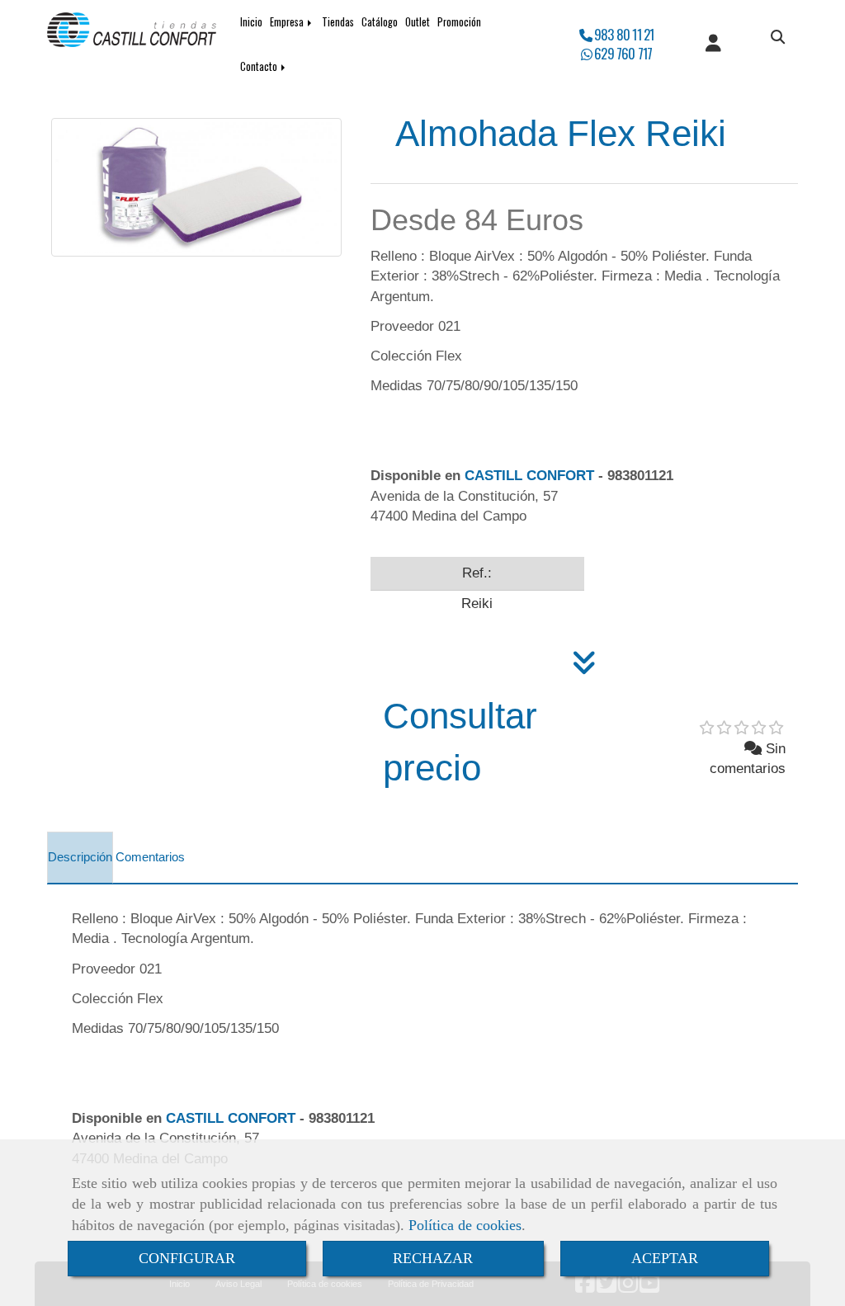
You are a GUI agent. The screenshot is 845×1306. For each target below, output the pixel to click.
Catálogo (379, 22)
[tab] (80, 858)
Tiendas (338, 22)
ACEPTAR (664, 1258)
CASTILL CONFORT (529, 475)
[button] (713, 44)
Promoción (459, 22)
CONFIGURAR (187, 1258)
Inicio (251, 22)
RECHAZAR (433, 1258)
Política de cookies (465, 1225)
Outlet (417, 22)
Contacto (260, 66)
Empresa (288, 22)
